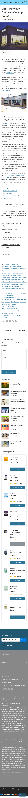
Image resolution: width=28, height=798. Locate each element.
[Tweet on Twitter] (13, 321)
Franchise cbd (5, 288)
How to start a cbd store (7, 306)
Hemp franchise (15, 302)
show (9, 52)
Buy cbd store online (12, 271)
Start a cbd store (17, 315)
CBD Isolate (13, 495)
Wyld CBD (12, 550)
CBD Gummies (14, 459)
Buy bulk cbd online (21, 268)
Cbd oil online (5, 282)
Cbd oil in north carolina (17, 279)
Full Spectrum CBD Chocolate (15, 533)
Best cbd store (5, 268)
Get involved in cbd (6, 299)
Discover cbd (4, 286)
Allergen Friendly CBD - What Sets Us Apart (18, 392)
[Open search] (16, 2)
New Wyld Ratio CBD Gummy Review (18, 442)
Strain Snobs (13, 511)
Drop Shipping (6, 188)
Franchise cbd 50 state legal (16, 288)
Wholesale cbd (5, 317)
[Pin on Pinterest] (10, 321)
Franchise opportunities (7, 295)
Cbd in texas (12, 277)
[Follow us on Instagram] (9, 689)
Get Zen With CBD (15, 433)
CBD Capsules (14, 477)
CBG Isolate (13, 589)
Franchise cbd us (21, 293)
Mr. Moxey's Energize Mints (17, 570)
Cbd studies (11, 284)
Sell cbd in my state (11, 313)
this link (7, 123)
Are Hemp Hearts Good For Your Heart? (17, 417)
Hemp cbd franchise (21, 299)
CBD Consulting (7, 198)
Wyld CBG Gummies (15, 607)
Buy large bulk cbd (6, 273)
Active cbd (7, 264)
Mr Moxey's (13, 568)
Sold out (17, 544)
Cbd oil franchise (5, 279)
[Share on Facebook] (7, 321)
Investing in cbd (20, 311)
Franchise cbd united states (8, 293)
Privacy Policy (10, 645)
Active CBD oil (10, 72)
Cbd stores (5, 284)
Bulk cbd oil (12, 268)
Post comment (9, 372)
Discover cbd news (14, 286)
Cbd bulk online (5, 275)
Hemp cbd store (6, 302)
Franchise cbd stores (6, 291)
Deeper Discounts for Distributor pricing (13, 196)
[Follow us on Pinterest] (12, 689)
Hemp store (23, 302)
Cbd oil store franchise (15, 282)
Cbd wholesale (19, 284)
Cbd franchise (5, 277)
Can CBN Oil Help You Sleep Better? (17, 409)
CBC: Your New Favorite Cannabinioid (16, 426)
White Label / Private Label (10, 190)
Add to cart (18, 505)
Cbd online (14, 273)
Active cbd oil (14, 264)
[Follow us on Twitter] (6, 689)
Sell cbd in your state (6, 315)
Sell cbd (3, 313)
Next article (22, 330)
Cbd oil (24, 277)
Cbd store (24, 282)
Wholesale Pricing (7, 193)
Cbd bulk (20, 273)
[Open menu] (2, 2)
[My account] (22, 2)
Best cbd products (16, 266)
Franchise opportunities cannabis (10, 297)
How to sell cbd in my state (8, 304)
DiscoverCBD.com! (8, 90)
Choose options (17, 469)
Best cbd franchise (6, 266)
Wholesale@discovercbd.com (9, 209)
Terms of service (5, 779)
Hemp (13, 299)
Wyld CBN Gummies (15, 552)
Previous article (7, 330)
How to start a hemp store (8, 311)
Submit (23, 639)
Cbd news (19, 277)
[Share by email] (16, 321)
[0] (25, 2)
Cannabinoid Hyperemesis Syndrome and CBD (17, 383)
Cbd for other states (15, 275)
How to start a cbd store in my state (10, 308)
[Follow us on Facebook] (4, 689)
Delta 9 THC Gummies (16, 514)
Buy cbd (4, 271)
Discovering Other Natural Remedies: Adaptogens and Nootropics (17, 401)
